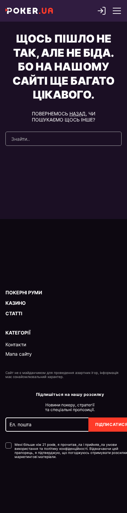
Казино (15, 303)
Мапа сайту (18, 354)
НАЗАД (77, 113)
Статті (13, 313)
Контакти (15, 344)
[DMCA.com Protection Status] (19, 479)
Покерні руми (23, 292)
